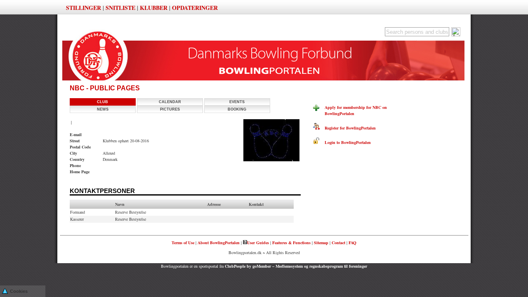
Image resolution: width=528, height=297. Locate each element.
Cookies (19, 291)
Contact (338, 242)
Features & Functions (291, 242)
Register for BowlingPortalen (348, 128)
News (102, 109)
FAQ (352, 242)
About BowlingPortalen (219, 242)
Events (237, 102)
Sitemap (321, 242)
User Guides (258, 242)
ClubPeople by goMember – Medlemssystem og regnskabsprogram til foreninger (296, 266)
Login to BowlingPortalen (345, 142)
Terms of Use (183, 242)
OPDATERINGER (195, 7)
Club (102, 102)
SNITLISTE (120, 7)
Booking (237, 109)
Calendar (170, 102)
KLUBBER (153, 7)
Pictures (170, 109)
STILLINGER (83, 7)
